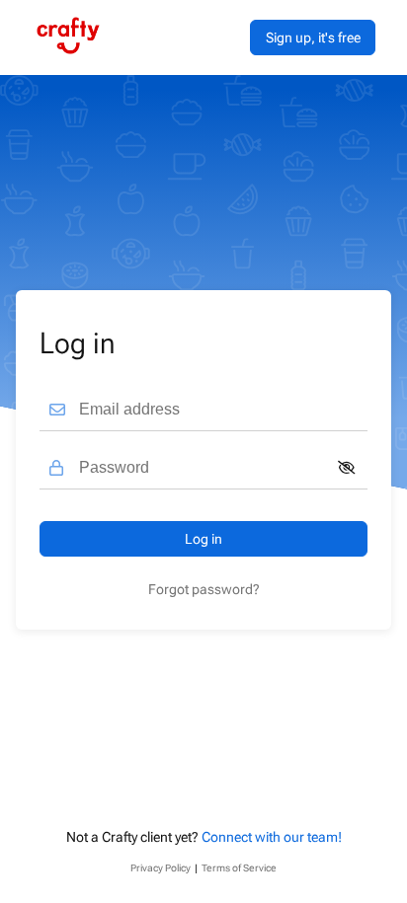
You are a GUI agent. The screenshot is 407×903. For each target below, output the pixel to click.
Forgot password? (204, 589)
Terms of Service (239, 868)
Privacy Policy (160, 868)
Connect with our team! (272, 837)
